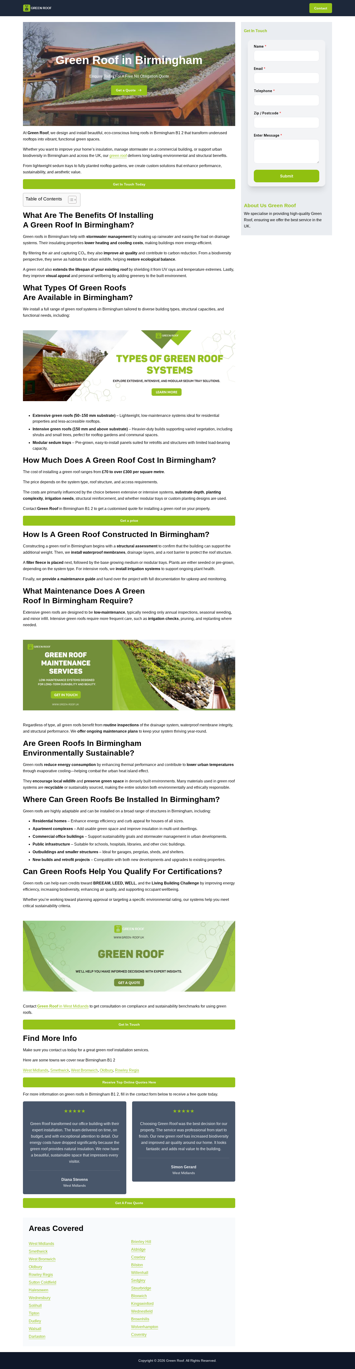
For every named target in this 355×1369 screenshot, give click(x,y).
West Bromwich (84, 1070)
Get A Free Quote (129, 1203)
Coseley (138, 1257)
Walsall (35, 1329)
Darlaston (37, 1336)
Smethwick (59, 1070)
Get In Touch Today (129, 184)
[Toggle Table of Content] (69, 200)
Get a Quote (126, 90)
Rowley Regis (127, 1070)
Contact (320, 8)
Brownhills (140, 1319)
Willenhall (139, 1273)
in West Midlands (63, 1006)
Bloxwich (139, 1296)
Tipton (34, 1313)
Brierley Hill (141, 1242)
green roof (118, 156)
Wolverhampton (144, 1327)
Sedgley (138, 1280)
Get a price (129, 521)
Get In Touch (129, 1024)
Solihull (35, 1305)
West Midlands (35, 1070)
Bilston (137, 1265)
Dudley (35, 1321)
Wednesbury (39, 1298)
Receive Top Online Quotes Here (129, 1082)
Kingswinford (142, 1304)
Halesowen (38, 1290)
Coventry (139, 1334)
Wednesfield (142, 1311)
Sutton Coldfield (42, 1282)
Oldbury (106, 1070)
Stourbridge (141, 1288)
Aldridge (138, 1249)
